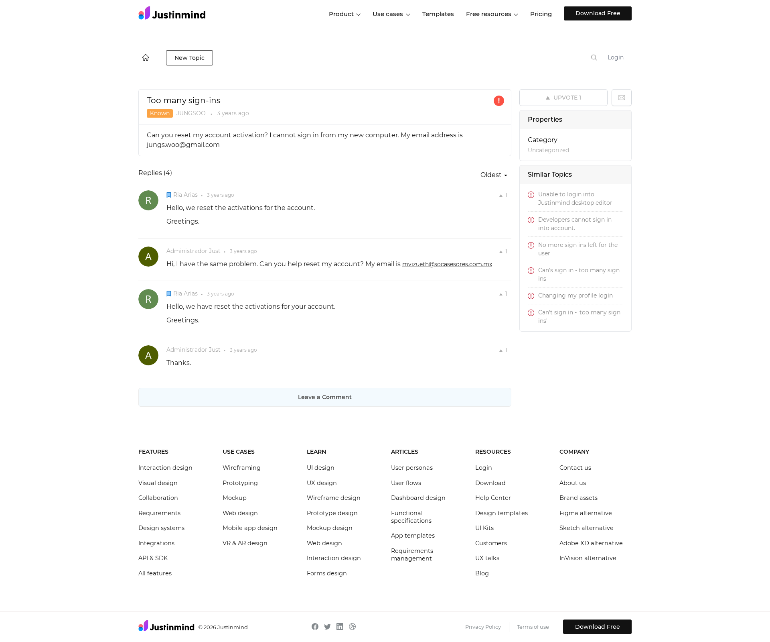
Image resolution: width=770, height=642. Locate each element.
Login (616, 57)
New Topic (189, 57)
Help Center (493, 497)
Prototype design (332, 513)
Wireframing (242, 467)
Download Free (597, 13)
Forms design (327, 573)
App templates (413, 535)
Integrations (156, 543)
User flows (406, 483)
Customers (491, 543)
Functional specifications (411, 517)
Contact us (575, 467)
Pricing (541, 14)
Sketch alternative (586, 528)
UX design (322, 483)
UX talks (487, 558)
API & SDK (153, 558)
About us (572, 483)
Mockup (235, 497)
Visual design (158, 483)
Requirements (159, 513)
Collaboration (158, 497)
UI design (320, 467)
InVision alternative (587, 558)
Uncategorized (548, 150)
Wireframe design (334, 497)
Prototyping (240, 483)
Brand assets (578, 497)
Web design (240, 513)
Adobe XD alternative (591, 543)
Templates (438, 14)
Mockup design (330, 528)
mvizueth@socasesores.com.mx (447, 264)
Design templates (501, 513)
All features (155, 573)
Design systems (161, 528)
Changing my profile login (575, 295)
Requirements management (412, 555)
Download (490, 483)
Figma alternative (585, 513)
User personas (412, 467)
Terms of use (533, 627)
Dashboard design (418, 497)
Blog (482, 573)
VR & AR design (245, 543)
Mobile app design (250, 528)
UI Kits (484, 528)
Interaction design (165, 467)
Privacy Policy (483, 627)
